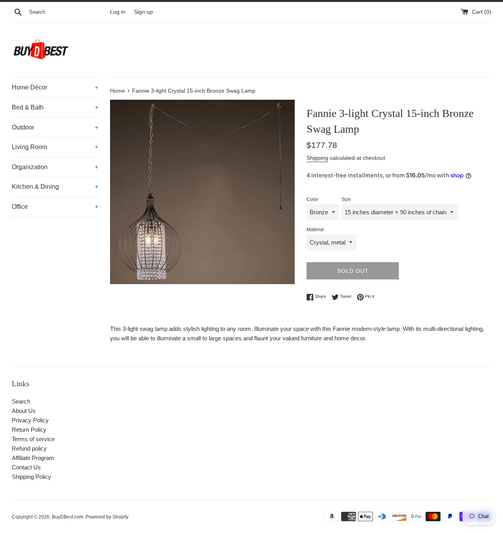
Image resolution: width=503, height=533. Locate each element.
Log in (117, 12)
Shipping (317, 158)
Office (55, 206)
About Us (24, 410)
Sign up (143, 12)
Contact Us (26, 467)
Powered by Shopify (107, 517)
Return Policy (29, 429)
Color (312, 199)
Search (21, 401)
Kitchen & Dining (55, 186)
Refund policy (29, 448)
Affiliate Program (33, 458)
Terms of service (33, 439)
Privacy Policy (30, 420)
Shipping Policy (31, 476)
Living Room (55, 147)
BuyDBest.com (67, 517)
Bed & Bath (55, 107)
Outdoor (55, 127)
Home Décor (55, 87)
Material (315, 229)
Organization (55, 167)
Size (346, 199)
